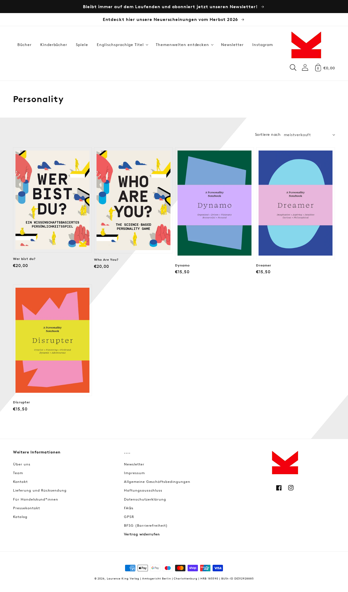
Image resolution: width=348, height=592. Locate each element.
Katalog (20, 516)
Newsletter (134, 464)
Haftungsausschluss (143, 490)
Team (18, 473)
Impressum (134, 473)
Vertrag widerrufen (142, 534)
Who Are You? (106, 260)
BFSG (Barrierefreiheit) (146, 525)
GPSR (129, 516)
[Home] (306, 44)
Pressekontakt (26, 508)
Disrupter (21, 402)
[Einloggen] (305, 67)
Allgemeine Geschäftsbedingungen (157, 481)
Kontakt (20, 481)
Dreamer (263, 265)
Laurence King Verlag (123, 578)
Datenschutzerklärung (145, 499)
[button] (121, 45)
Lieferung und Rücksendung (40, 490)
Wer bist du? (24, 259)
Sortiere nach (268, 134)
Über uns (21, 464)
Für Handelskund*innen (35, 499)
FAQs (128, 508)
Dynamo (182, 265)
